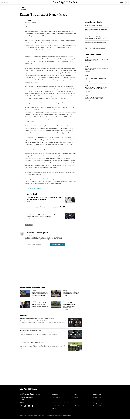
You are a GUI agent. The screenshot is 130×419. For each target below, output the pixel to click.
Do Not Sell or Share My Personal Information (63, 415)
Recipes (75, 400)
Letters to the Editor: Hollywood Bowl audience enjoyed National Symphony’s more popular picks (96, 78)
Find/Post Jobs (56, 397)
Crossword (75, 394)
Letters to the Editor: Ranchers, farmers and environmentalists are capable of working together (96, 88)
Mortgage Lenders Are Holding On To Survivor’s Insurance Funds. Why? (37, 318)
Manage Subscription (98, 403)
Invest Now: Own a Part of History (58, 407)
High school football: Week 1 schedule (94, 25)
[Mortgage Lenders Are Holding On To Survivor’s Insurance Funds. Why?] (75, 322)
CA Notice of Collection (50, 415)
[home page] (65, 2)
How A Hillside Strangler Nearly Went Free (30, 330)
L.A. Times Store (77, 405)
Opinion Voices (29, 224)
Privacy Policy (35, 241)
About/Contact (97, 394)
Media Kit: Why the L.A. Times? (60, 403)
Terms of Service (42, 237)
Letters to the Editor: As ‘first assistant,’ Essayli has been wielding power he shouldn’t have (40, 304)
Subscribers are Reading (94, 22)
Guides (74, 403)
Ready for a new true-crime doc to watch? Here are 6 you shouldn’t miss (47, 207)
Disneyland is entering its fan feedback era (95, 42)
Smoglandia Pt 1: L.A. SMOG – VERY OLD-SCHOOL (32, 342)
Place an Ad (55, 400)
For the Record (97, 397)
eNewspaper (55, 394)
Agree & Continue (57, 244)
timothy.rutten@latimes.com (33, 188)
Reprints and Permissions (99, 405)
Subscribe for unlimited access (26, 397)
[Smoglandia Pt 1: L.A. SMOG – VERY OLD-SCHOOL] (75, 346)
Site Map (22, 399)
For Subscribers (88, 35)
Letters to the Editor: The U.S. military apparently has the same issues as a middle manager (40, 293)
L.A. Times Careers (98, 400)
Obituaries (75, 397)
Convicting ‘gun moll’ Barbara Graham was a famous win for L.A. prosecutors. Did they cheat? (44, 198)
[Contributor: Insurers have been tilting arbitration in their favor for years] (56, 293)
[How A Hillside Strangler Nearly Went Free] (75, 334)
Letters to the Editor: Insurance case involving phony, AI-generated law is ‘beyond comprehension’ (71, 305)
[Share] (26, 27)
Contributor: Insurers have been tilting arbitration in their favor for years (71, 293)
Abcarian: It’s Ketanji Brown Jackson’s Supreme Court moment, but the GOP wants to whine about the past (45, 216)
